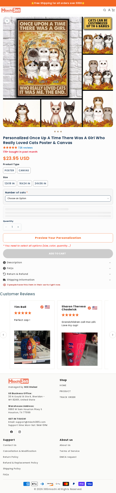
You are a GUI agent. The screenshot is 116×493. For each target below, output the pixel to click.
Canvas (24, 170)
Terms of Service (70, 451)
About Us (65, 445)
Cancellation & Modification (19, 451)
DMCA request (68, 456)
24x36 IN (40, 183)
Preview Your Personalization (58, 238)
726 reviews (25, 147)
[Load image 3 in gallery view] (61, 131)
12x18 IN (10, 183)
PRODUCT (65, 391)
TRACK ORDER (68, 397)
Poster (9, 170)
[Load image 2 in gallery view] (58, 131)
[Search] (104, 10)
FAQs (6, 474)
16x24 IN (24, 183)
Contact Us (9, 445)
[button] (58, 192)
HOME (63, 385)
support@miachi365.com (31, 422)
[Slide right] (112, 334)
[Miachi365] (18, 381)
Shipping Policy (12, 468)
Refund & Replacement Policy (20, 462)
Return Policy (10, 456)
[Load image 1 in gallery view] (55, 131)
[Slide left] (3, 334)
